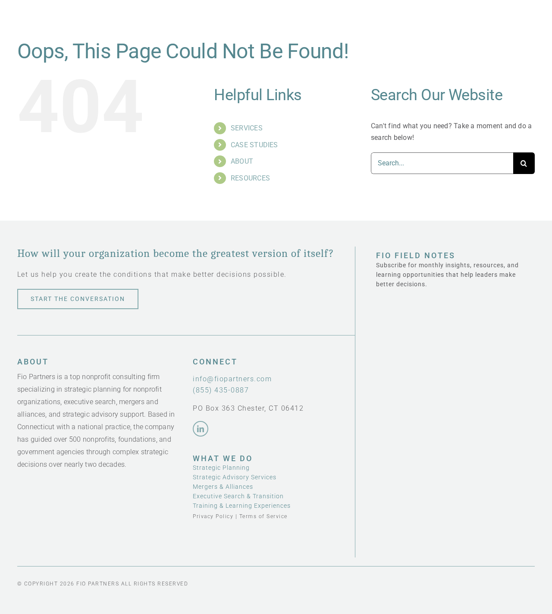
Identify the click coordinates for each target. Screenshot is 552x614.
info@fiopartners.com (232, 379)
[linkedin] (200, 429)
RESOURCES (250, 178)
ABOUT (242, 161)
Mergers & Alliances (223, 486)
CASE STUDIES (254, 145)
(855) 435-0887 (221, 390)
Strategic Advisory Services (234, 477)
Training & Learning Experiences (242, 505)
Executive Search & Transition (238, 496)
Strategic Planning (221, 467)
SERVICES (247, 128)
